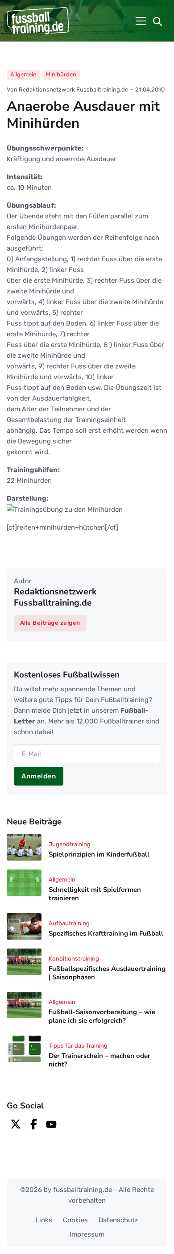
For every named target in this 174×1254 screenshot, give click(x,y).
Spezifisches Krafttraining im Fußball (106, 933)
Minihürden (61, 74)
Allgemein (23, 74)
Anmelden (38, 776)
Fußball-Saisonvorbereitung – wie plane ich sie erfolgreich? (102, 1016)
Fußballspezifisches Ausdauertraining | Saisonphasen (107, 973)
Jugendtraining (70, 844)
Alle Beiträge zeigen (50, 622)
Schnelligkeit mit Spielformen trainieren (95, 894)
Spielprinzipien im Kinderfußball (99, 854)
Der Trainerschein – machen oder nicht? (99, 1060)
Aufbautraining (69, 923)
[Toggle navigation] (141, 21)
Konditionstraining (74, 958)
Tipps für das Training (78, 1046)
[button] (157, 21)
